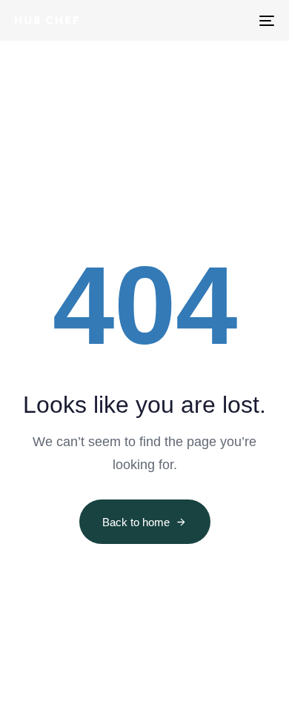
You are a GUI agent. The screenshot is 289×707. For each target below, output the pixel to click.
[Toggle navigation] (230, 20)
